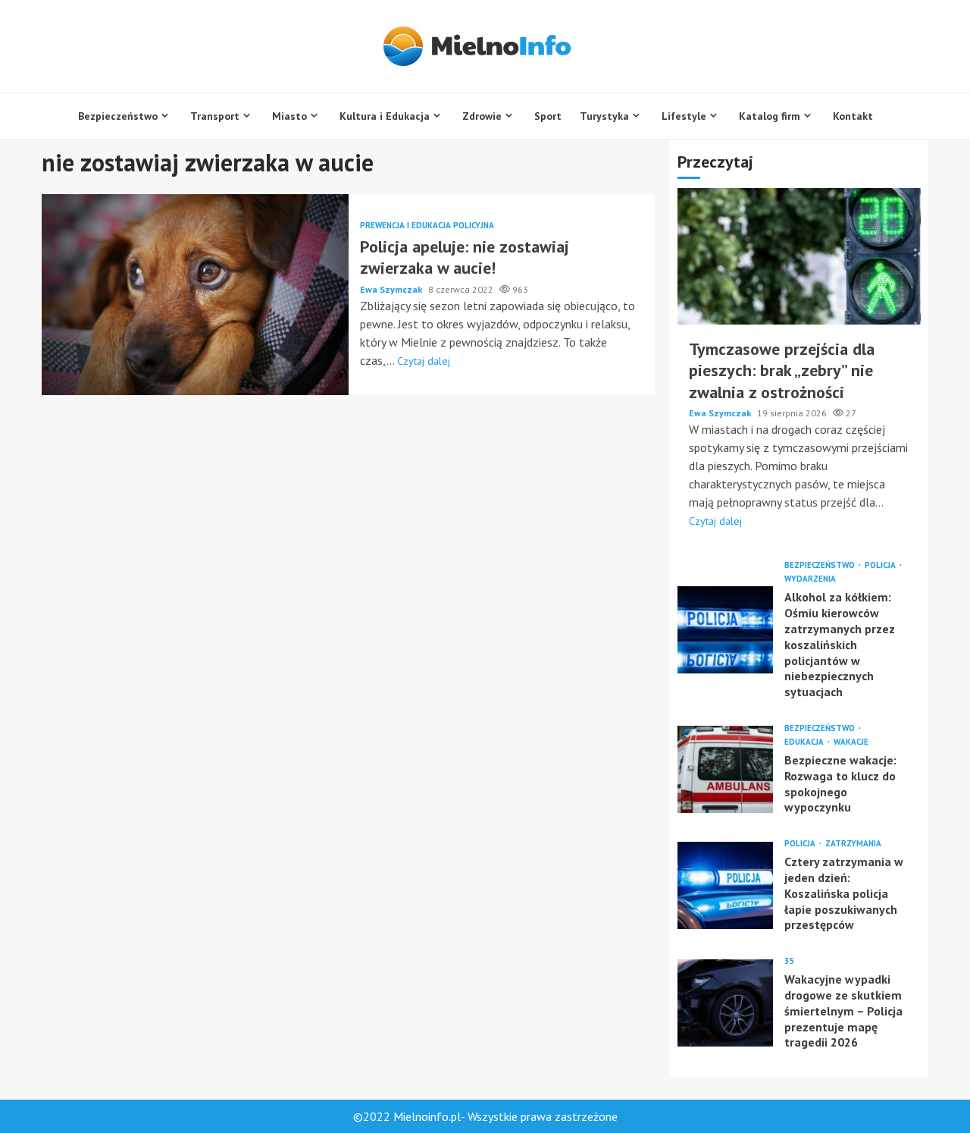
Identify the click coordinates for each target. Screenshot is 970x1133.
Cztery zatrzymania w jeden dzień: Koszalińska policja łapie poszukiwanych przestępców (725, 885)
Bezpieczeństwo (118, 116)
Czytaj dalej (423, 361)
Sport (548, 116)
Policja (881, 565)
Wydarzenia (810, 579)
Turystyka (604, 116)
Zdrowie (482, 116)
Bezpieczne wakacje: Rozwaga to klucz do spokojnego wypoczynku (725, 769)
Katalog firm (769, 116)
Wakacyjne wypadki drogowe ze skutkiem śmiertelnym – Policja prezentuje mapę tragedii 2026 (725, 1003)
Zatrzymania (853, 844)
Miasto (289, 116)
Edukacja (805, 742)
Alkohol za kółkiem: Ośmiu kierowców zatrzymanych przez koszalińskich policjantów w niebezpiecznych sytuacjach (725, 629)
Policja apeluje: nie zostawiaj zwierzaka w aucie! (195, 294)
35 (788, 961)
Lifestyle (684, 116)
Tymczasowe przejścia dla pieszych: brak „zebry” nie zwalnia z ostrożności (799, 256)
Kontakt (853, 116)
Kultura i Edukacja (385, 116)
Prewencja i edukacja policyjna (427, 225)
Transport (214, 116)
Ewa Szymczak (392, 289)
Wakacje (851, 742)
